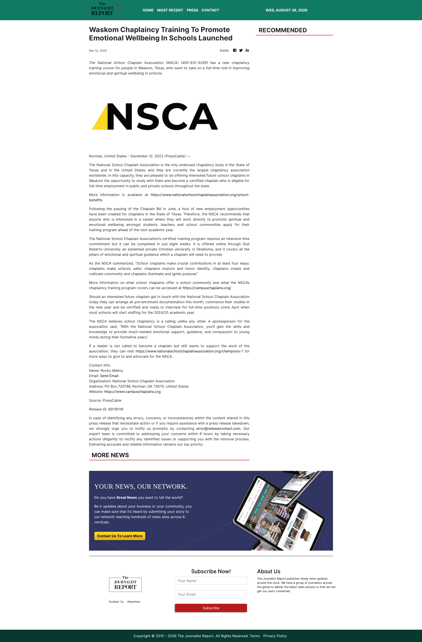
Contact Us (116, 601)
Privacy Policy (275, 636)
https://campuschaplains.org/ (207, 288)
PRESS (192, 10)
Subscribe (211, 608)
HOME (148, 10)
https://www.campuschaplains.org (132, 391)
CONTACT (210, 10)
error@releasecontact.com (218, 428)
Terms (255, 636)
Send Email (109, 376)
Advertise (133, 601)
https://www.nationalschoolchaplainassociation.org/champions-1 (189, 351)
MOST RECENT (170, 10)
